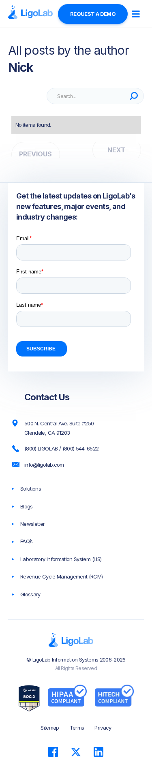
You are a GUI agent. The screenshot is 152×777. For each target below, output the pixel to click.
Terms (77, 727)
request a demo (93, 14)
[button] (136, 14)
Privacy (102, 727)
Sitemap (50, 727)
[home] (30, 12)
